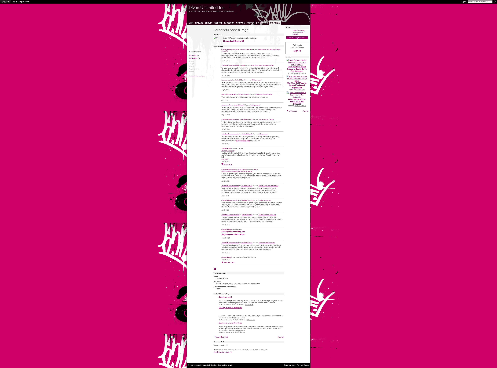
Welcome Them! (229, 262)
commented (235, 49)
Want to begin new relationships (268, 186)
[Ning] (5, 2)
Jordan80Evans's (240, 80)
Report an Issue (289, 365)
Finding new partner (265, 200)
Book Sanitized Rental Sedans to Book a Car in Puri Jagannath (297, 68)
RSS (215, 269)
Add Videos (293, 111)
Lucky (223, 80)
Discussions (193, 58)
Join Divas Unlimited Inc (223, 352)
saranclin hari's (242, 169)
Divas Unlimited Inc (206, 7)
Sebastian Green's (246, 119)
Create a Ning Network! (20, 2)
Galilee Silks (300, 89)
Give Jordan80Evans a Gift (233, 41)
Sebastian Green (226, 134)
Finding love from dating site (263, 94)
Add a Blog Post (222, 337)
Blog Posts (192, 55)
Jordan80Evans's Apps (197, 76)
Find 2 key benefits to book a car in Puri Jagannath (296, 101)
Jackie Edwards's (246, 49)
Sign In (464, 2)
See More (224, 159)
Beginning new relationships (232, 234)
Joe (222, 105)
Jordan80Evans (226, 49)
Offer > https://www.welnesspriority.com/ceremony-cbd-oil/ (239, 170)
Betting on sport (256, 80)
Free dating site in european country (262, 65)
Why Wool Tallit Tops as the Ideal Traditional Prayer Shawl (296, 85)
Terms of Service (303, 365)
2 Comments (251, 320)
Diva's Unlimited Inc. (299, 30)
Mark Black (224, 94)
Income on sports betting (266, 119)
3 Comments (249, 305)
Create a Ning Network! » (297, 38)
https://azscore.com (243, 140)
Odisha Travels (300, 73)
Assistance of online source (267, 242)
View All (280, 337)
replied (233, 169)
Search (495, 2)
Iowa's (243, 65)
